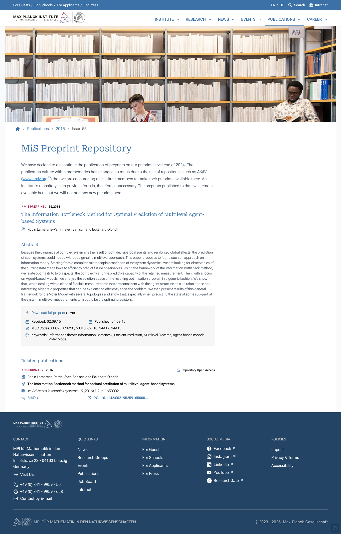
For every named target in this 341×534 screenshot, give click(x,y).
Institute (164, 19)
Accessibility (282, 465)
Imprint (277, 449)
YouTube (222, 472)
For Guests (21, 5)
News (223, 19)
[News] (233, 19)
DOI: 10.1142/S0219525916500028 (121, 398)
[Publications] (299, 19)
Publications (281, 19)
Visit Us (27, 474)
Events (248, 19)
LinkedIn (222, 464)
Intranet (321, 5)
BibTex (32, 398)
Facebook (223, 448)
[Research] (210, 19)
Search (299, 5)
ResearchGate (227, 480)
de (282, 5)
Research (196, 19)
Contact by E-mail (36, 498)
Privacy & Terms (285, 457)
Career (314, 19)
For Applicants (68, 5)
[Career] (326, 19)
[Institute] (178, 19)
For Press (91, 5)
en (273, 5)
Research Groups (93, 457)
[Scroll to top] (335, 528)
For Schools (43, 5)
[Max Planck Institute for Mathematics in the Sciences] (17, 128)
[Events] (260, 19)
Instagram (223, 456)
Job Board (87, 481)
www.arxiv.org (34, 178)
